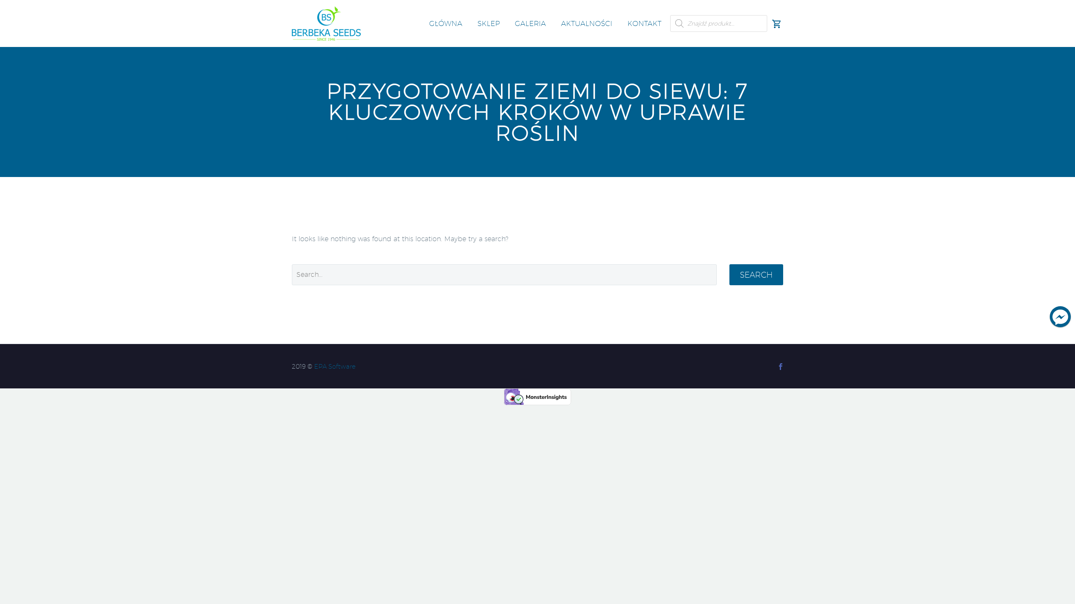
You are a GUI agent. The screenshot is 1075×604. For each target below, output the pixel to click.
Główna (445, 23)
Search (756, 274)
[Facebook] (780, 366)
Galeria (530, 23)
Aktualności (586, 23)
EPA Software (335, 366)
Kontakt (644, 23)
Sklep (488, 23)
